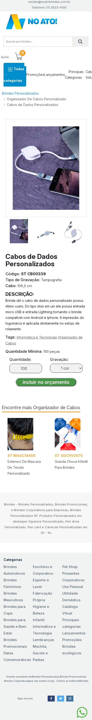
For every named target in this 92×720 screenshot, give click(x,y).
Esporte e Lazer (41, 583)
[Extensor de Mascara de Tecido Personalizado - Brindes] (25, 434)
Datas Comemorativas (17, 656)
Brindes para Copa (14, 609)
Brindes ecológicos (71, 649)
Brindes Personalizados (20, 93)
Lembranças (43, 639)
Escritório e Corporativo (43, 570)
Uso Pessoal (72, 586)
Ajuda (5, 57)
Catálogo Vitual (70, 609)
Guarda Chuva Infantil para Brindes (71, 464)
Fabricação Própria (42, 596)
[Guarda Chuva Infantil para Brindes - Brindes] (73, 434)
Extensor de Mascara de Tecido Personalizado (24, 467)
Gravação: (59, 359)
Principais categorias (71, 623)
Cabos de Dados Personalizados (32, 105)
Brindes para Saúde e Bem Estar (15, 626)
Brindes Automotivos (14, 570)
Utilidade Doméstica (71, 596)
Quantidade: (20, 359)
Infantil (39, 620)
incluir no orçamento (46, 382)
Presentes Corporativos (73, 576)
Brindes (83, 680)
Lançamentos (54, 75)
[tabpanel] (25, 448)
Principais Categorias (74, 74)
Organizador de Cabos (56, 407)
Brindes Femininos (12, 583)
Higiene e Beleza (41, 609)
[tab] (19, 230)
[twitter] (60, 699)
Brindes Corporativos (16, 680)
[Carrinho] (18, 56)
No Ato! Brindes (46, 22)
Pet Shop (69, 566)
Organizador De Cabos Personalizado (36, 99)
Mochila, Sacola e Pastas (40, 653)
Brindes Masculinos (13, 596)
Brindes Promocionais (15, 643)
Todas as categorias (14, 75)
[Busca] (80, 41)
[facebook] (51, 699)
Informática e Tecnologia (37, 337)
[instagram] (69, 699)
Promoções (35, 75)
